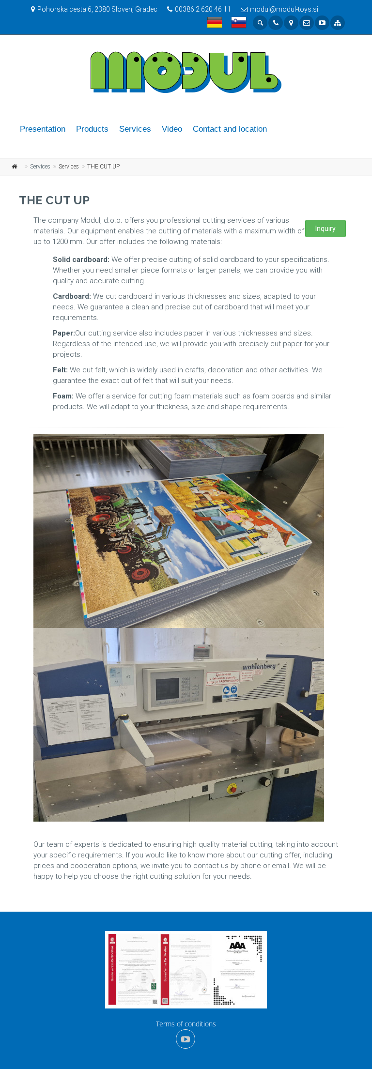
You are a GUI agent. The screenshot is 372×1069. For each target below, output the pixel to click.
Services (135, 129)
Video (172, 129)
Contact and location (230, 129)
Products (92, 129)
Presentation (42, 129)
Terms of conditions (186, 1023)
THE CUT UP (103, 166)
